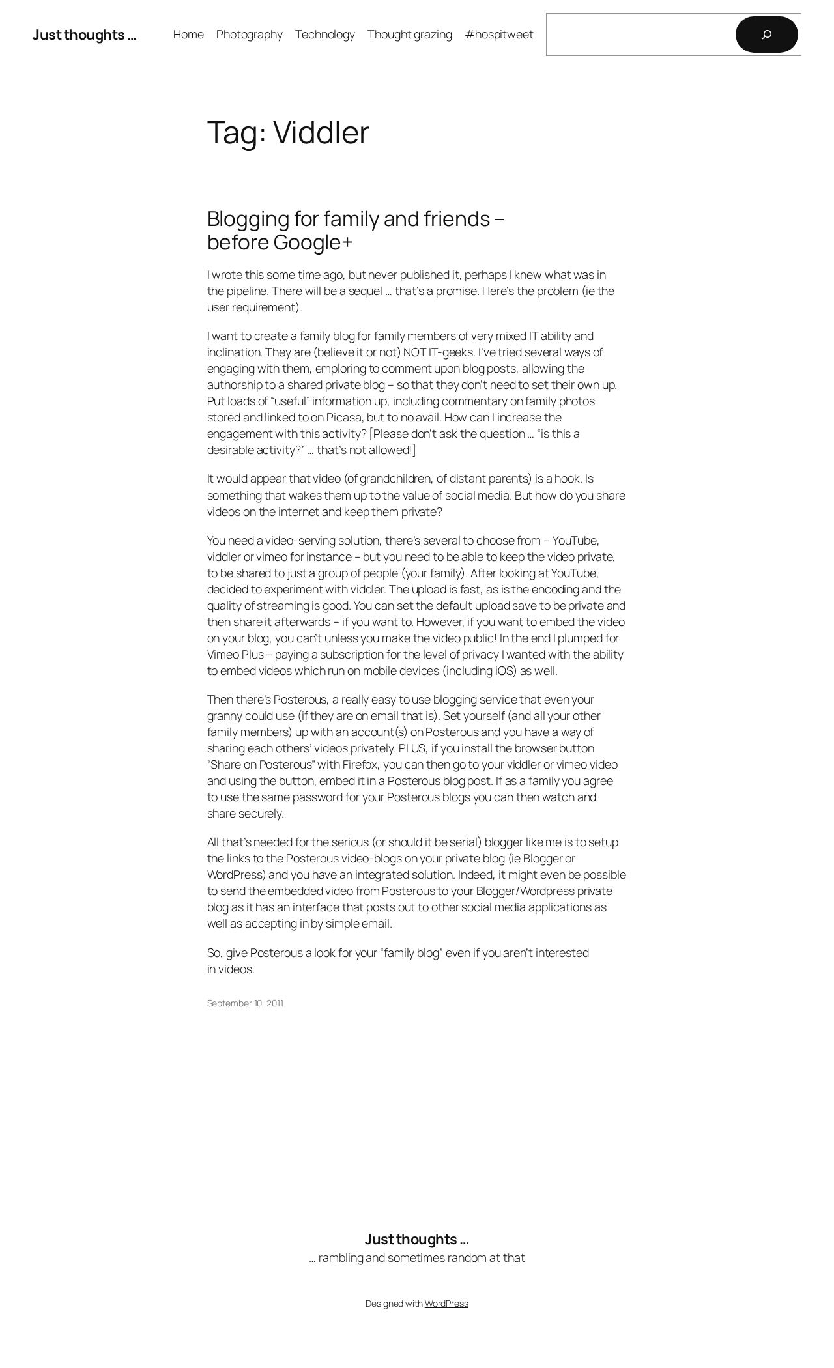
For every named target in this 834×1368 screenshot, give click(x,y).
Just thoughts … (85, 34)
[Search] (767, 34)
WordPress (446, 1303)
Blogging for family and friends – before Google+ (356, 230)
